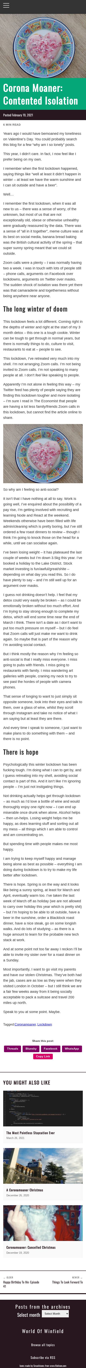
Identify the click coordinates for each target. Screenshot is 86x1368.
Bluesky (31, 1048)
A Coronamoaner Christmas (24, 1190)
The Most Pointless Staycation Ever (30, 1132)
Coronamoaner (25, 1024)
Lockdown (44, 1024)
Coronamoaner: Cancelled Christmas (31, 1247)
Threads (12, 1048)
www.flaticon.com (58, 1366)
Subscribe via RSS (43, 1357)
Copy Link (43, 1056)
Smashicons (38, 1366)
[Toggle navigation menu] (6, 5)
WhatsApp (72, 1048)
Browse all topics (43, 1344)
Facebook (50, 1048)
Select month (28, 1314)
